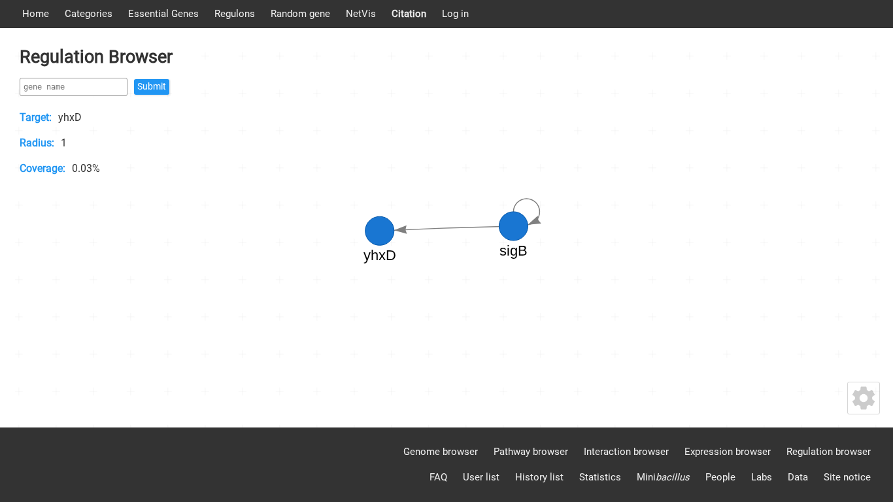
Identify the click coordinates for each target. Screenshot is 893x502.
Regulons (234, 14)
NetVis (361, 14)
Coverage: (42, 168)
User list (481, 477)
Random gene (300, 14)
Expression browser (727, 452)
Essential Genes (163, 14)
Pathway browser (531, 452)
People (720, 477)
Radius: (37, 143)
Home (35, 14)
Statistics (600, 477)
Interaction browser (626, 452)
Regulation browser (828, 452)
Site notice (847, 477)
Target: (36, 117)
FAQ (438, 477)
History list (539, 477)
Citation (409, 14)
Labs (761, 477)
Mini (663, 477)
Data (798, 477)
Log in (455, 14)
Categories (88, 14)
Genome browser (440, 452)
